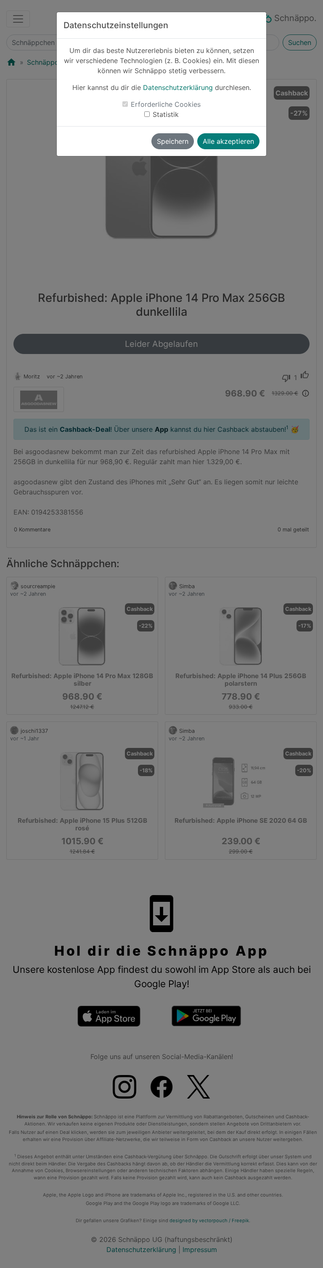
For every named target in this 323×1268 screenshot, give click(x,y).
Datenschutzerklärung (178, 87)
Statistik (166, 114)
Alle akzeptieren (228, 141)
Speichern (172, 141)
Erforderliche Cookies (166, 104)
